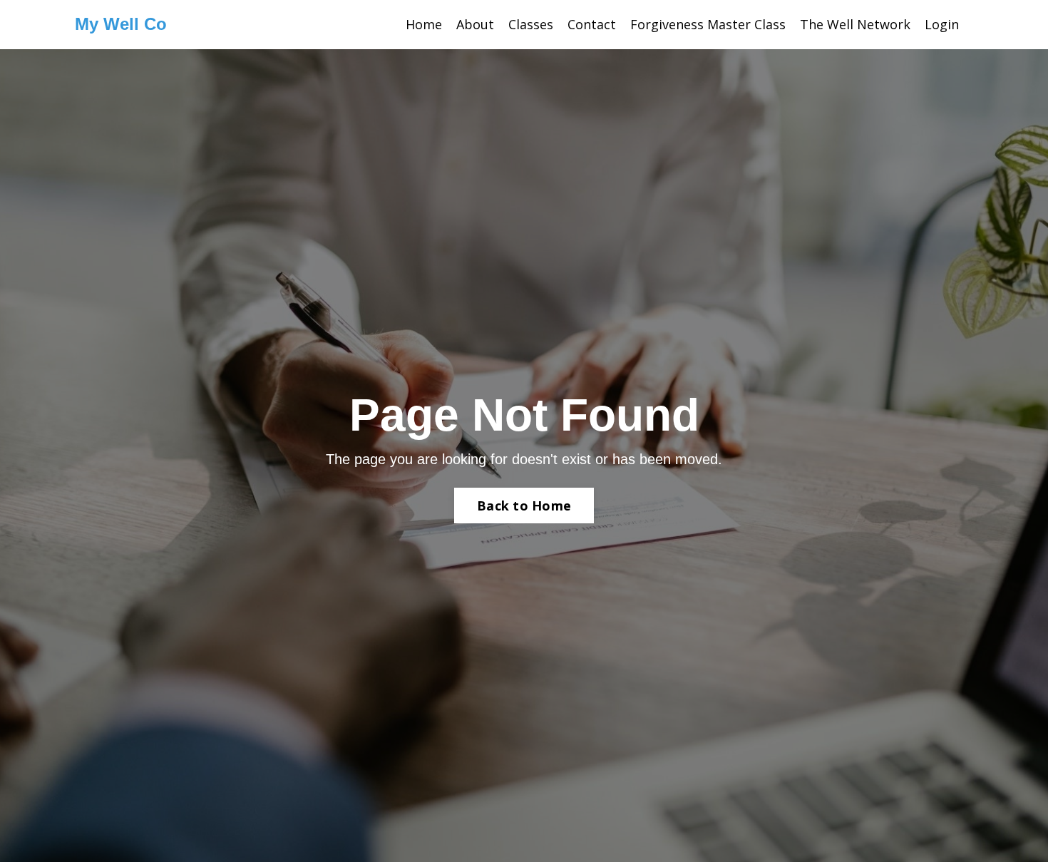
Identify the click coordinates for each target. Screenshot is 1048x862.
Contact (591, 24)
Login (942, 24)
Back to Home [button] (524, 505)
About (475, 24)
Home (424, 24)
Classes (530, 24)
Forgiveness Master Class (708, 24)
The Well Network (855, 24)
